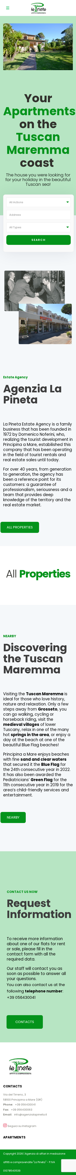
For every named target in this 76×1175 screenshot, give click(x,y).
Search (38, 240)
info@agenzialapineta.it (30, 1115)
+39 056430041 (22, 997)
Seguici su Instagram (21, 1126)
